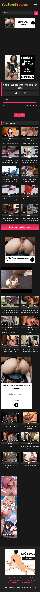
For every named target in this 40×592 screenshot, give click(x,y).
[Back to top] (33, 586)
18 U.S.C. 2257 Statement (15, 578)
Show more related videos (20, 227)
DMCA (31, 578)
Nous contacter (26, 583)
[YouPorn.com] (16, 5)
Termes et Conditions (14, 580)
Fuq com (20, 114)
